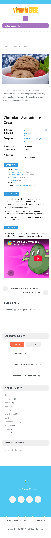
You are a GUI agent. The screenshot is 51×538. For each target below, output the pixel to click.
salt (14, 183)
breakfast (9, 399)
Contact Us (41, 521)
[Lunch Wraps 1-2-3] (6, 353)
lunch (7, 418)
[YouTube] (21, 499)
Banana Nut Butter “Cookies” (24, 288)
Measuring (28, 133)
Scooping (27, 136)
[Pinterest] (38, 499)
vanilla (13, 180)
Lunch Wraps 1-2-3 (19, 354)
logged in (17, 309)
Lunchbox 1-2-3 (11, 422)
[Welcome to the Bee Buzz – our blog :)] (6, 375)
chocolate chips (22, 185)
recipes (24, 47)
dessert (17, 47)
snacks (7, 433)
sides (7, 429)
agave (15, 177)
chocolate (35, 139)
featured (9, 410)
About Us (17, 521)
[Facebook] (12, 499)
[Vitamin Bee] (25, 10)
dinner (7, 406)
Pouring (36, 133)
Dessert (27, 130)
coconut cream (17, 172)
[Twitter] (29, 499)
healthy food (10, 414)
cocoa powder (17, 175)
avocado (27, 139)
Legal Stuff (28, 521)
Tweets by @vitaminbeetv (13, 450)
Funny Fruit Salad (31, 292)
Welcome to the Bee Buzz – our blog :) (26, 376)
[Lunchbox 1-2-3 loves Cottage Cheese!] (6, 364)
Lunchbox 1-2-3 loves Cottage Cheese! (27, 365)
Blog (7, 395)
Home (9, 521)
